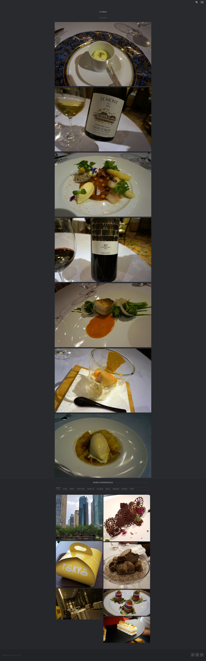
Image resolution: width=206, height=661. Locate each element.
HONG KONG (81, 489)
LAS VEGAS (100, 489)
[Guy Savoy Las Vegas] (79, 603)
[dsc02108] (103, 349)
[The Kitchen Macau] (126, 603)
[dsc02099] (103, 23)
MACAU (108, 489)
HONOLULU (90, 489)
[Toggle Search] (196, 2)
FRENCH (72, 489)
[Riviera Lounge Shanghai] (79, 517)
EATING (58, 489)
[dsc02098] (103, 88)
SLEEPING (124, 489)
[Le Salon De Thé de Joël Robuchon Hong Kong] (126, 630)
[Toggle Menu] (202, 2)
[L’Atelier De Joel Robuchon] (126, 518)
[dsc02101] (103, 153)
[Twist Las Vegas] (126, 565)
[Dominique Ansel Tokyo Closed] (79, 564)
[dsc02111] (103, 414)
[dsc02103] (103, 284)
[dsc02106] (103, 218)
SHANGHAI (115, 489)
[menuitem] (58, 489)
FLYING (65, 489)
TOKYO (132, 489)
